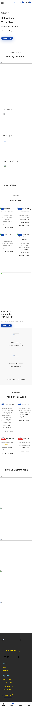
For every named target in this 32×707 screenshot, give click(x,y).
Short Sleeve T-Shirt (7, 443)
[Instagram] (19, 657)
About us (5, 671)
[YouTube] (5, 657)
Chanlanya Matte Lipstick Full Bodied (7, 242)
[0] (21, 3)
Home (4, 667)
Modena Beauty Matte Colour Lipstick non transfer (25, 245)
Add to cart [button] (8, 224)
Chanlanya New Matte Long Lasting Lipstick (7, 217)
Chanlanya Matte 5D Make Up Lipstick (24, 216)
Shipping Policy (7, 689)
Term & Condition (8, 683)
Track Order (7, 696)
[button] (13, 209)
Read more (8, 450)
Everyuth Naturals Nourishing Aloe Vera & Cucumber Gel (25, 410)
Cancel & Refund (8, 686)
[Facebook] (8, 657)
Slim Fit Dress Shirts (24, 443)
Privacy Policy (7, 680)
